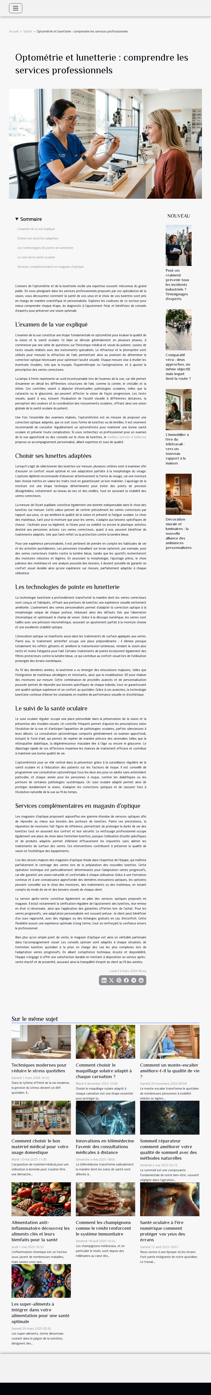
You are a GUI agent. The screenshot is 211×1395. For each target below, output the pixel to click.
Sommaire (31, 219)
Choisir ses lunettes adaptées (38, 238)
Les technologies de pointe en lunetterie (45, 247)
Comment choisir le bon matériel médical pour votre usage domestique (40, 1146)
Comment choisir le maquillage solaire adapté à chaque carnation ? (104, 1070)
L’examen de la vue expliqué (36, 228)
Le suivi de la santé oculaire (36, 257)
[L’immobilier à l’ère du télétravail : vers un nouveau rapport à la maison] (179, 409)
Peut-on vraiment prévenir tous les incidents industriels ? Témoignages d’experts (177, 284)
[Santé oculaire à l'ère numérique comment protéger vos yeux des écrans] (169, 1198)
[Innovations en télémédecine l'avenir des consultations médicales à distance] (105, 1117)
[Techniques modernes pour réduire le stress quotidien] (41, 1041)
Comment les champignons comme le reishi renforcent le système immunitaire (103, 1228)
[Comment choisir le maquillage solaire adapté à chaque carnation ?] (105, 1041)
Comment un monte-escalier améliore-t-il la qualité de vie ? (169, 1070)
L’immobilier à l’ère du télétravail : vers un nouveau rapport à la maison (177, 448)
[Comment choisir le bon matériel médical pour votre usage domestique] (41, 1117)
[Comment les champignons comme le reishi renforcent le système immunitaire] (105, 1198)
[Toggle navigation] (15, 8)
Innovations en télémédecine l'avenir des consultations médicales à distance (105, 1146)
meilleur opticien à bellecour (127, 436)
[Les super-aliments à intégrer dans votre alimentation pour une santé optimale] (41, 1280)
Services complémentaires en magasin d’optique (50, 266)
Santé (27, 31)
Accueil (14, 31)
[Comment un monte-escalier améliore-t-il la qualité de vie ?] (169, 1041)
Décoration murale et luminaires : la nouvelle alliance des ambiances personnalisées (179, 533)
